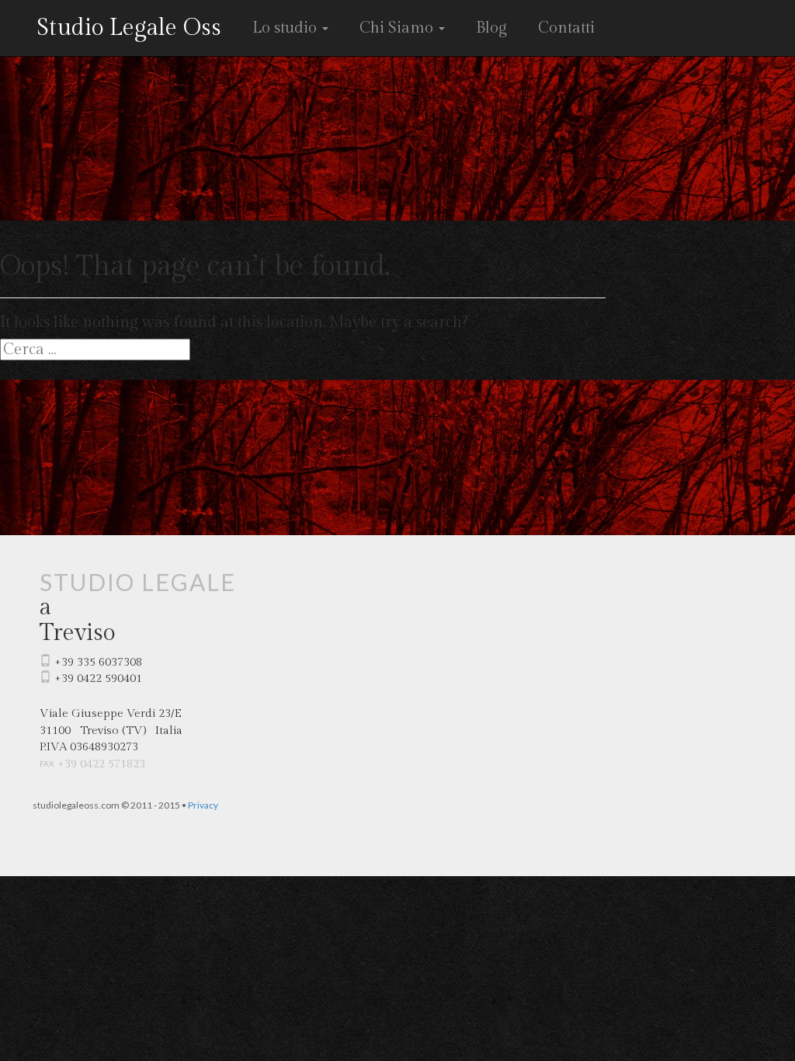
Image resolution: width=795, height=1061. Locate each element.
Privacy (203, 805)
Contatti (566, 28)
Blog (491, 28)
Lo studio (286, 28)
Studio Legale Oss (128, 28)
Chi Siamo (398, 28)
